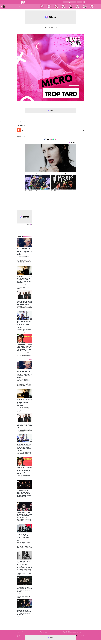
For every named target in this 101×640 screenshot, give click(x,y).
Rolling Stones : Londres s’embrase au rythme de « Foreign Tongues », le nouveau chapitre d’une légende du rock (24, 347)
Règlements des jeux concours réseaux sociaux (72, 632)
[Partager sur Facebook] (45, 140)
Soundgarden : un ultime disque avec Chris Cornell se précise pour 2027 (24, 302)
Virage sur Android (43, 633)
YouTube (18, 636)
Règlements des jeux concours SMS (70, 633)
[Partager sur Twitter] (48, 140)
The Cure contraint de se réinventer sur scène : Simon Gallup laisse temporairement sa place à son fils (24, 324)
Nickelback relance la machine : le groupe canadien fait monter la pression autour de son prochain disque (24, 493)
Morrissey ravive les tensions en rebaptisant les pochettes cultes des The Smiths (24, 612)
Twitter (18, 633)
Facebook (19, 632)
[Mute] (19, 6)
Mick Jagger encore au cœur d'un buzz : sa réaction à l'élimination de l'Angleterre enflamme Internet (24, 251)
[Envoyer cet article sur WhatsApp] (53, 140)
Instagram (19, 635)
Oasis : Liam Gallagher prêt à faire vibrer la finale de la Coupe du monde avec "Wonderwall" (24, 515)
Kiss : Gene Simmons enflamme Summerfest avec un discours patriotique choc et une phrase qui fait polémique (24, 564)
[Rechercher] (83, 2)
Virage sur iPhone (43, 632)
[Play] (1, 6)
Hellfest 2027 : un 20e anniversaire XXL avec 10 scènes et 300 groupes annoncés (24, 589)
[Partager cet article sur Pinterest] (50, 140)
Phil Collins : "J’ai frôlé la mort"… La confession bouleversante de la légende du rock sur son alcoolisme (24, 279)
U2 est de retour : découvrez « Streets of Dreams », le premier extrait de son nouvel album (23, 537)
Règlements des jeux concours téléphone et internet (73, 635)
